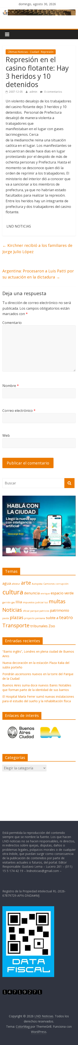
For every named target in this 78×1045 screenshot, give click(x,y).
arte (26, 582)
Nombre (10, 385)
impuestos (28, 602)
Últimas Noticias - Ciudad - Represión (31, 52)
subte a (52, 617)
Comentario (12, 322)
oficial (26, 610)
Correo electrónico (19, 410)
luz (46, 602)
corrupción (61, 583)
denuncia (32, 592)
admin (33, 92)
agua (6, 583)
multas (57, 601)
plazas (16, 617)
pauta (5, 618)
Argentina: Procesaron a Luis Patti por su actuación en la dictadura (38, 274)
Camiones (49, 583)
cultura (12, 592)
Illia (19, 601)
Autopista (37, 583)
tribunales (39, 625)
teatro (66, 617)
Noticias (12, 609)
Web (6, 435)
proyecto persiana (34, 618)
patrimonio (59, 610)
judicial (39, 602)
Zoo (52, 625)
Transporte (15, 625)
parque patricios (39, 610)
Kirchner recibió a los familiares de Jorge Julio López (37, 248)
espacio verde (62, 592)
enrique (45, 593)
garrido (6, 602)
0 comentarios (53, 92)
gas (13, 602)
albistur (16, 583)
